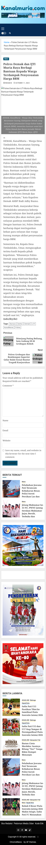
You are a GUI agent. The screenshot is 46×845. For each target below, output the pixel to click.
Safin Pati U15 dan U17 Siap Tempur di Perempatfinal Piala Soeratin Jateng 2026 (32, 730)
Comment (8, 385)
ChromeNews (16, 842)
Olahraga (33, 700)
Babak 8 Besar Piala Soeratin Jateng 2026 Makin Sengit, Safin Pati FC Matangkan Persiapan (32, 812)
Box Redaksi (7, 823)
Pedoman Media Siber (24, 823)
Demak (27, 324)
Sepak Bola (25, 703)
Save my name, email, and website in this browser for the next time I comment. (23, 453)
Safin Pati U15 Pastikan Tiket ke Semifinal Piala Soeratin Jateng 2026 (32, 710)
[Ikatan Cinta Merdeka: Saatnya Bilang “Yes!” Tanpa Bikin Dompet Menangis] (11, 747)
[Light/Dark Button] (3, 33)
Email (5, 430)
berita (20, 324)
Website (6, 440)
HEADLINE (25, 700)
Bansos (13, 324)
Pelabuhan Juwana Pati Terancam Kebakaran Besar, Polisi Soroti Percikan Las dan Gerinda (32, 492)
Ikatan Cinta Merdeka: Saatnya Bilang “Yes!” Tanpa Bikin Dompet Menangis (32, 749)
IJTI (33, 324)
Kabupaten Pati (35, 740)
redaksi (8, 83)
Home (6, 42)
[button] (2, 27)
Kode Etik (39, 823)
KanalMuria (8, 327)
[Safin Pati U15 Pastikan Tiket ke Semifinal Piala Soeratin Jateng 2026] (11, 707)
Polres (17, 327)
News (6, 59)
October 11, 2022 (22, 83)
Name (5, 420)
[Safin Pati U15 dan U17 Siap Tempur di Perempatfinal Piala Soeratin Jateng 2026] (11, 727)
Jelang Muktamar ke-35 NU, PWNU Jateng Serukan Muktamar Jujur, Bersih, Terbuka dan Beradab (32, 512)
